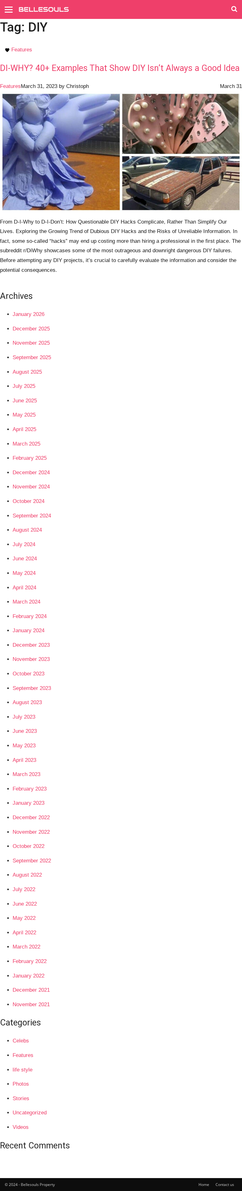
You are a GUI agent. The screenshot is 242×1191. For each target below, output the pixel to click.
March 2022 (26, 947)
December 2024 (31, 473)
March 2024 (26, 602)
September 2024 (32, 516)
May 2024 (24, 573)
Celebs (21, 1041)
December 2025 (31, 329)
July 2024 (24, 544)
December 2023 (31, 645)
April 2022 (24, 933)
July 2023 (24, 717)
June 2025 (25, 401)
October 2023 (28, 674)
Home (204, 1184)
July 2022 (24, 889)
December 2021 (31, 990)
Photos (21, 1084)
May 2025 (24, 415)
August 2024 (27, 530)
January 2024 (28, 630)
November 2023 (31, 659)
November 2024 (31, 487)
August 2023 (27, 702)
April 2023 (24, 760)
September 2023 (32, 688)
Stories (21, 1098)
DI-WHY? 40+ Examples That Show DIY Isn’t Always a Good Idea (119, 68)
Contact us (225, 1184)
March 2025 (26, 444)
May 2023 (24, 746)
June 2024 (25, 559)
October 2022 (28, 846)
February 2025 (30, 458)
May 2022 (24, 918)
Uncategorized (30, 1113)
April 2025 (24, 429)
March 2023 (26, 774)
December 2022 (31, 817)
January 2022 (28, 976)
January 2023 (28, 803)
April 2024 (24, 588)
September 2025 (32, 357)
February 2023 (30, 789)
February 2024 (30, 616)
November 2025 (31, 343)
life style (22, 1070)
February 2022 (30, 961)
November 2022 (31, 832)
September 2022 (32, 861)
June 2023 (25, 731)
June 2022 (25, 904)
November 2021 (31, 1004)
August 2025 (27, 372)
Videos (21, 1127)
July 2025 (24, 386)
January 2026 (28, 314)
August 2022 (27, 875)
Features (21, 50)
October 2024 (28, 501)
